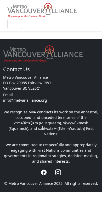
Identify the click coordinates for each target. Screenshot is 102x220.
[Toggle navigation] (14, 24)
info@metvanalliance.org (25, 100)
